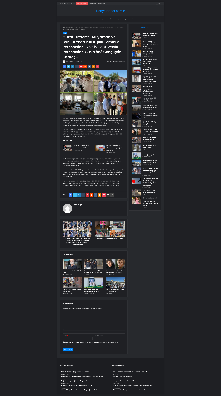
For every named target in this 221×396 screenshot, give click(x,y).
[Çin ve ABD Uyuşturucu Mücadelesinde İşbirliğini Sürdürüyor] (100, 148)
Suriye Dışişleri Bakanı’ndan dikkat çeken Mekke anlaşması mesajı (150, 43)
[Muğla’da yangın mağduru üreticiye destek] (136, 53)
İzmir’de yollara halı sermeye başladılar (149, 191)
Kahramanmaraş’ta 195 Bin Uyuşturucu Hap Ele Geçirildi (93, 271)
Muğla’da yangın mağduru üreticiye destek (100, 3)
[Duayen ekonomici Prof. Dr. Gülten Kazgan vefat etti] (115, 264)
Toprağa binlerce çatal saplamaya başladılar (150, 106)
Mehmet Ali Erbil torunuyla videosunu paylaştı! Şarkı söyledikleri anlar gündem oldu (149, 89)
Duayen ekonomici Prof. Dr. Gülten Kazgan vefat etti (114, 271)
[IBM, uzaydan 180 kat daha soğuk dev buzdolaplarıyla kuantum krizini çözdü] (136, 78)
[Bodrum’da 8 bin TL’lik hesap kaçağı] (136, 147)
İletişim (132, 19)
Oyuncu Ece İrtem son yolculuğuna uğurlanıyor (92, 290)
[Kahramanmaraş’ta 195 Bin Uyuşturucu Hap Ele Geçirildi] (93, 264)
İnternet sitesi (99, 335)
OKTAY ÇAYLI (69, 61)
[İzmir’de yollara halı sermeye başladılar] (136, 193)
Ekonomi (103, 19)
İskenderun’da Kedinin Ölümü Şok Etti (72, 271)
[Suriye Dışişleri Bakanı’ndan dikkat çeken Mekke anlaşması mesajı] (136, 43)
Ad (64, 329)
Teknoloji (118, 19)
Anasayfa (89, 19)
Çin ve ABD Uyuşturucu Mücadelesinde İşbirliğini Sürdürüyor (114, 148)
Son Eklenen (145, 27)
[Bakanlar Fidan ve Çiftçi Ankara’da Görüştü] (67, 148)
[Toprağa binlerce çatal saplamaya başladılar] (136, 108)
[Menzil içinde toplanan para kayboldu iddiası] (115, 282)
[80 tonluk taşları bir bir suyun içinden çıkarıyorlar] (136, 62)
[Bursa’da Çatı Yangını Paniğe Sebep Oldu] (72, 282)
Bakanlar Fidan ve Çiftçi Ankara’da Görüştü (150, 34)
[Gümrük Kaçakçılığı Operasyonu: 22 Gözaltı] (136, 116)
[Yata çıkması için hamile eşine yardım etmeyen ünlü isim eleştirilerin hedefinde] (136, 171)
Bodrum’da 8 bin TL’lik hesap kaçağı (149, 146)
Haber (96, 19)
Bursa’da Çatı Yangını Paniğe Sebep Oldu (72, 290)
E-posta (65, 335)
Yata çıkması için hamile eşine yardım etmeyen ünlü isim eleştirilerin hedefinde (150, 171)
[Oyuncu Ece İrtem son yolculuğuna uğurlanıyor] (93, 282)
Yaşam (126, 19)
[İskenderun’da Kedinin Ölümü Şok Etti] (72, 264)
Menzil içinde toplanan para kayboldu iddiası (115, 290)
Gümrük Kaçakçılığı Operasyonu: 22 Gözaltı (150, 114)
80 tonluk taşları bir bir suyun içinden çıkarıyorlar (150, 61)
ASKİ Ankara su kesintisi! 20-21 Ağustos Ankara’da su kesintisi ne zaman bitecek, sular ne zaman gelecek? (150, 182)
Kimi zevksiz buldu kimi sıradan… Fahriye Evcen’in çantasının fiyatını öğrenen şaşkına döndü (150, 201)
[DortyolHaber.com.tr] (110, 11)
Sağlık (110, 19)
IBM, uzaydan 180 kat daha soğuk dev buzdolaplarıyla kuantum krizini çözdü (149, 78)
